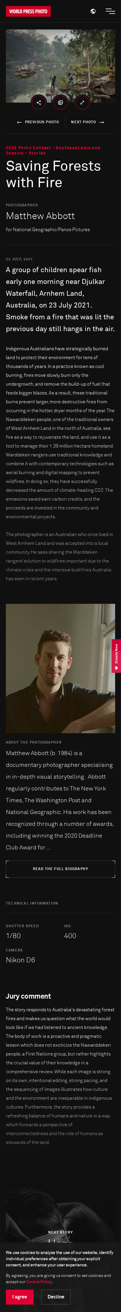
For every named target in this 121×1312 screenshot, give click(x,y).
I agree (19, 1297)
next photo (83, 122)
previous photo (42, 122)
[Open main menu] (110, 11)
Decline (56, 1297)
